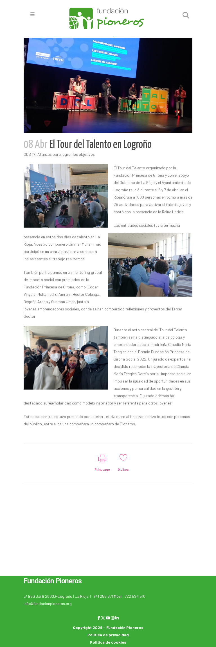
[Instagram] (112, 617)
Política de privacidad (108, 634)
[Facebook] (99, 617)
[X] (103, 617)
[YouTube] (108, 617)
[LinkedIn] (117, 617)
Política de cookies (108, 642)
